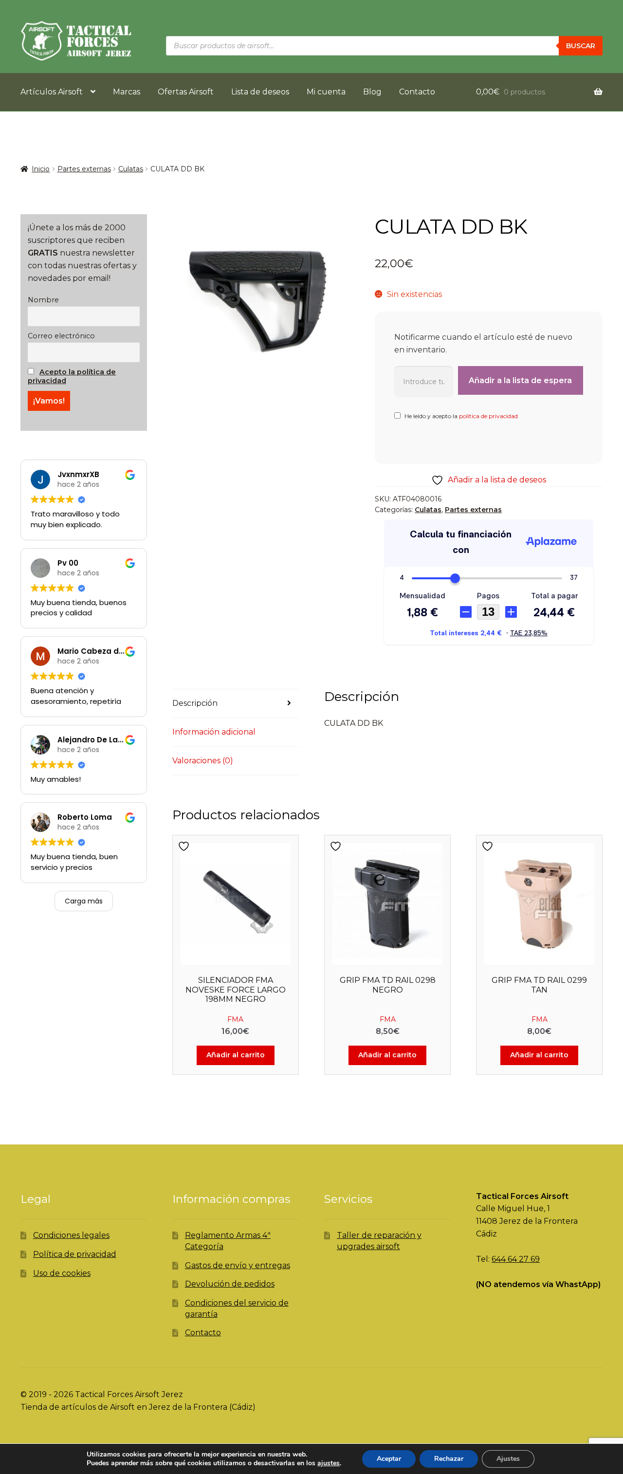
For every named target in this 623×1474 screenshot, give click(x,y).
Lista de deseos (260, 91)
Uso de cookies (62, 1273)
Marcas (126, 91)
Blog (372, 91)
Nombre (43, 299)
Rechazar (448, 1458)
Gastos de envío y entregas (237, 1265)
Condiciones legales (71, 1235)
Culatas (130, 169)
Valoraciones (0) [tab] (202, 760)
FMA (235, 1019)
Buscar (580, 45)
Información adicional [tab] (214, 732)
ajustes (328, 1463)
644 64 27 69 (516, 1259)
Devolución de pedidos (230, 1284)
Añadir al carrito (235, 1054)
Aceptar (389, 1458)
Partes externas (84, 169)
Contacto (417, 91)
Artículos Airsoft (51, 91)
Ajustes (508, 1458)
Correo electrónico (61, 336)
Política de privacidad (74, 1254)
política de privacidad (488, 416)
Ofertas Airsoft (186, 91)
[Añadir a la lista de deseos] (185, 846)
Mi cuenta (326, 91)
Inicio (41, 169)
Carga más (84, 901)
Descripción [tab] (195, 703)
